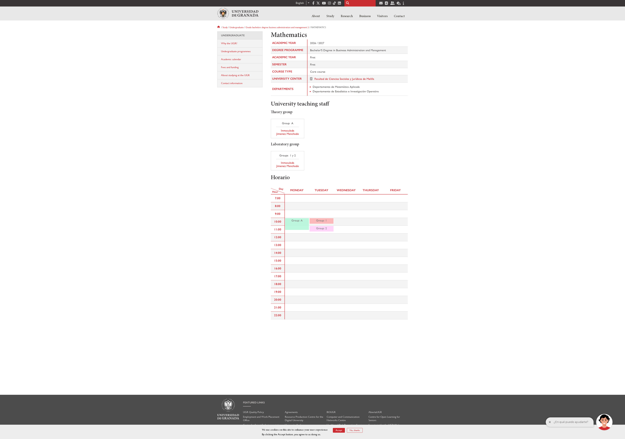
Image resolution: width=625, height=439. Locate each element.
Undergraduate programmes (236, 51)
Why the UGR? (229, 43)
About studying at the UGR (235, 75)
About (316, 16)
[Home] (237, 13)
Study (330, 16)
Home (219, 27)
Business (365, 16)
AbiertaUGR (375, 412)
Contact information (232, 83)
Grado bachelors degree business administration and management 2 (277, 27)
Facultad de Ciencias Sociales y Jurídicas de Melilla (344, 78)
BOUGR (331, 412)
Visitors (382, 16)
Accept (339, 430)
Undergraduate (236, 27)
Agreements (291, 412)
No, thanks (355, 430)
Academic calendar (231, 59)
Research (347, 16)
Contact (399, 16)
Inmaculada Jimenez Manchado (287, 132)
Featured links (254, 402)
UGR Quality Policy (253, 412)
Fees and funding (230, 67)
